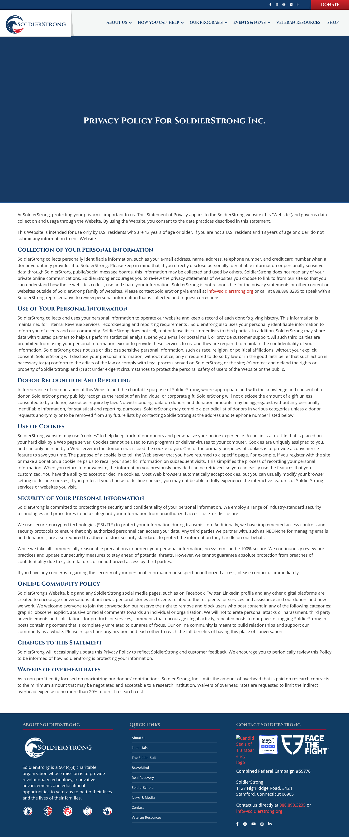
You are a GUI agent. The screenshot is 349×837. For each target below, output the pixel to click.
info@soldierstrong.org (230, 291)
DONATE (330, 4)
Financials (140, 747)
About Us (139, 737)
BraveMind (140, 767)
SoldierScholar (143, 787)
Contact (138, 807)
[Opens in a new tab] (270, 4)
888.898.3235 (292, 805)
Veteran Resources (146, 817)
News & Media (143, 797)
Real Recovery (143, 777)
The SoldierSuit (144, 757)
